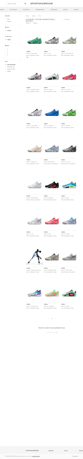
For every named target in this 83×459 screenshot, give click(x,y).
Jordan (9, 30)
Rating (8, 71)
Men (8, 19)
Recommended (11, 64)
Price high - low (11, 66)
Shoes (27, 15)
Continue (75, 456)
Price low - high (11, 69)
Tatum (9, 39)
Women (9, 21)
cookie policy (36, 456)
